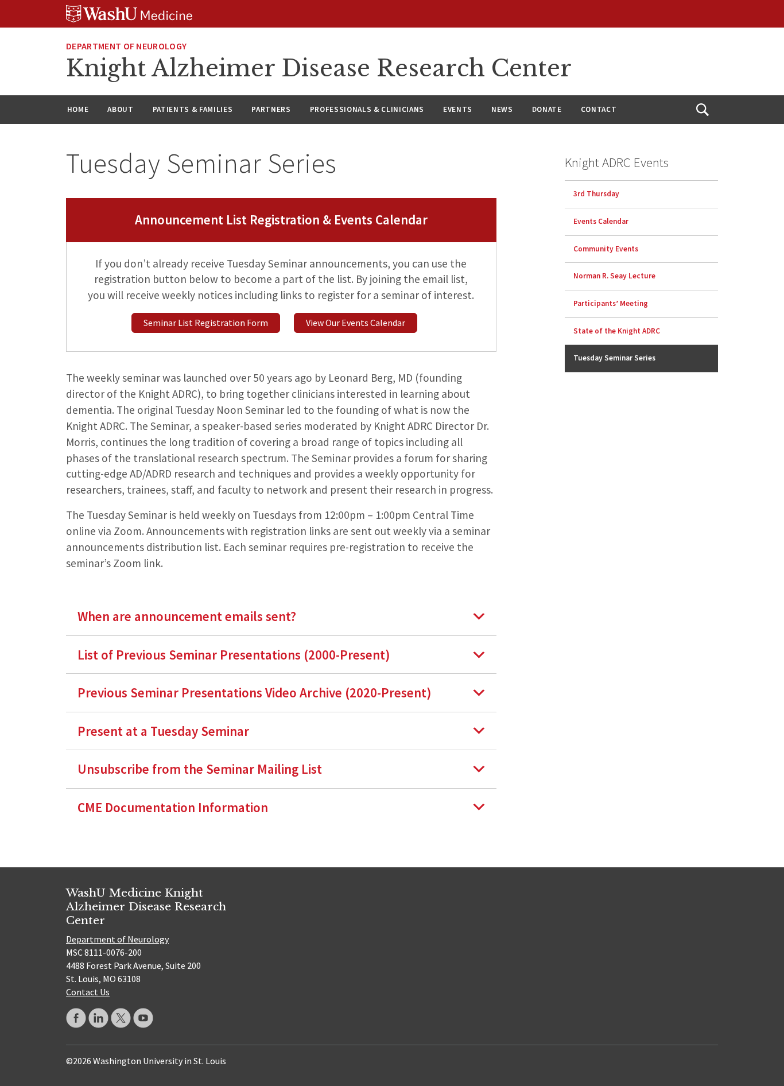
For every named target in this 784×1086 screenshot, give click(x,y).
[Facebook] (76, 1018)
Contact (599, 109)
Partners (270, 109)
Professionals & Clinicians (367, 109)
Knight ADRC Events (617, 162)
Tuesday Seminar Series (614, 358)
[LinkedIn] (98, 1018)
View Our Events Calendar (355, 322)
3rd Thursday (596, 194)
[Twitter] (121, 1018)
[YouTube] (143, 1018)
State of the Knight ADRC (616, 330)
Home (78, 109)
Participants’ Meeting (610, 303)
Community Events (605, 248)
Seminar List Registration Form (205, 322)
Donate (547, 109)
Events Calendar (600, 221)
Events (457, 109)
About (120, 109)
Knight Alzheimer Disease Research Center (319, 68)
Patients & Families (193, 109)
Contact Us (88, 992)
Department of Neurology (126, 46)
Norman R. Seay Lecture (614, 276)
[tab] (281, 616)
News (502, 109)
